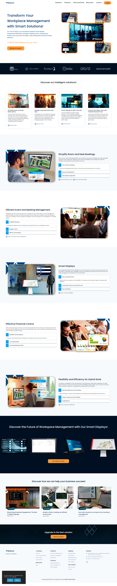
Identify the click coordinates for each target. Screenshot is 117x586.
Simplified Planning (14, 222)
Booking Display (71, 553)
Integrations (53, 557)
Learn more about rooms (66, 179)
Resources (89, 3)
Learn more (10, 516)
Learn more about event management (16, 236)
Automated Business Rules (16, 345)
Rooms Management (55, 565)
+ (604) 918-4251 (95, 558)
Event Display (71, 561)
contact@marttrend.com (97, 556)
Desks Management (55, 563)
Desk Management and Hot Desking (71, 390)
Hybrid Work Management (56, 553)
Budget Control (13, 229)
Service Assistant (72, 559)
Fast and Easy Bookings (68, 165)
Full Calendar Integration (68, 175)
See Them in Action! (58, 461)
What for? (14, 576)
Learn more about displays (66, 293)
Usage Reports (66, 401)
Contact (99, 3)
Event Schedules (66, 289)
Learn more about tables (81, 179)
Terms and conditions (41, 555)
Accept (10, 580)
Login (107, 3)
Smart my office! (58, 537)
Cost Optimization (14, 341)
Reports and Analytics (15, 232)
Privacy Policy (39, 557)
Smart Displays (66, 112)
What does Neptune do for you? (23, 42)
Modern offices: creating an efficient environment (55, 513)
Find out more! (13, 125)
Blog (37, 565)
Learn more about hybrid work (67, 404)
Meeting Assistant (72, 557)
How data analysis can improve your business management (94, 513)
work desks (20, 115)
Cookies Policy (39, 559)
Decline (17, 580)
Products (67, 3)
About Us (38, 553)
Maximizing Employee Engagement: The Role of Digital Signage (22, 513)
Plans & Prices (71, 567)
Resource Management (68, 172)
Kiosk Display (71, 555)
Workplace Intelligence (55, 555)
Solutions (58, 3)
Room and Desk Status (68, 277)
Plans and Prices (78, 3)
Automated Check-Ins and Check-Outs (72, 285)
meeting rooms (11, 115)
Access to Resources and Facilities (71, 397)
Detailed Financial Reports (16, 334)
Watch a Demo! (16, 48)
